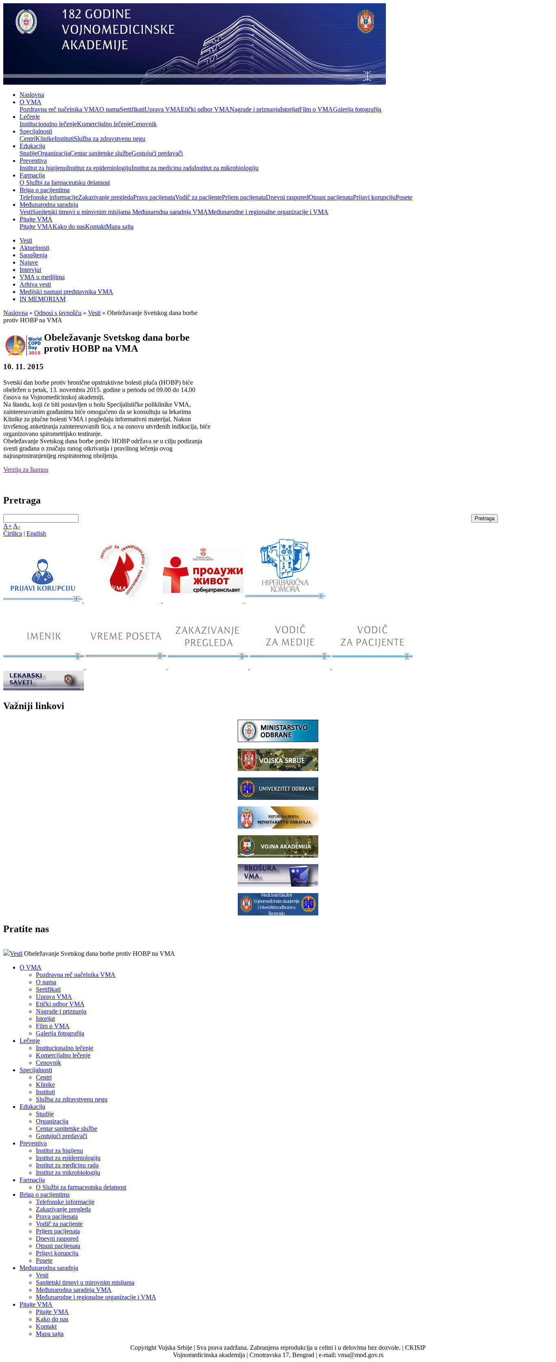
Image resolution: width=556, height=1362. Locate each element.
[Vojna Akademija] (278, 855)
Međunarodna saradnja (49, 204)
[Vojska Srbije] (278, 768)
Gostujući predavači (157, 153)
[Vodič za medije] (291, 666)
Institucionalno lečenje (48, 123)
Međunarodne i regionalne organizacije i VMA (268, 211)
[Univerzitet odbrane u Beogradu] (278, 797)
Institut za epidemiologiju (99, 167)
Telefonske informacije (49, 197)
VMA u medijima (42, 277)
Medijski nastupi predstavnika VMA (66, 291)
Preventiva (33, 160)
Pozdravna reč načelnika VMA (59, 109)
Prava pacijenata (154, 197)
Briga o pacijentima (45, 189)
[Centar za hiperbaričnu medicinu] (285, 600)
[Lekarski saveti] (43, 688)
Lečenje (30, 116)
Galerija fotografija (357, 109)
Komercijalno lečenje (104, 123)
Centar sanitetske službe (100, 153)
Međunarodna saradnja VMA (170, 211)
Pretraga (485, 518)
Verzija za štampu (25, 469)
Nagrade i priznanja (255, 109)
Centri (27, 138)
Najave (29, 262)
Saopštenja (33, 255)
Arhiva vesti (35, 284)
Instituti (64, 138)
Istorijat (289, 109)
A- (16, 526)
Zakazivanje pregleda (105, 197)
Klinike (45, 138)
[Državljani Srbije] (209, 666)
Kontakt (95, 226)
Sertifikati (132, 109)
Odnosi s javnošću (57, 312)
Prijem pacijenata (244, 197)
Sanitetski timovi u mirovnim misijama (82, 211)
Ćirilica (12, 533)
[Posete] (126, 666)
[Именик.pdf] (44, 666)
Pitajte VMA (36, 219)
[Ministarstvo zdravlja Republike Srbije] (278, 826)
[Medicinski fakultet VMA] (278, 913)
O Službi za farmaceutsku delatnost (65, 182)
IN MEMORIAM (43, 299)
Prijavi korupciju (374, 197)
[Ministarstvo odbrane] (278, 739)
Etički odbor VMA (205, 109)
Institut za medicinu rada (162, 167)
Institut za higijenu (43, 167)
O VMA (31, 102)
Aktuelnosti (34, 247)
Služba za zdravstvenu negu (109, 138)
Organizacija (53, 153)
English (36, 533)
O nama (109, 109)
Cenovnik (144, 123)
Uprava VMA (162, 109)
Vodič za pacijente (198, 197)
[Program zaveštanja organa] (204, 600)
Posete (404, 197)
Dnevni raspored (287, 197)
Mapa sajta (120, 226)
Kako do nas (69, 226)
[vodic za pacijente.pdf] (372, 666)
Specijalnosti (36, 131)
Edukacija (32, 145)
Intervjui (30, 269)
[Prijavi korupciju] (43, 600)
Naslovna (32, 94)
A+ (7, 526)
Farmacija (32, 175)
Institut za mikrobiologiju (226, 167)
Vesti (26, 211)
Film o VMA (316, 109)
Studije (28, 153)
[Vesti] (123, 600)
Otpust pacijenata (331, 197)
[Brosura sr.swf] (278, 884)
